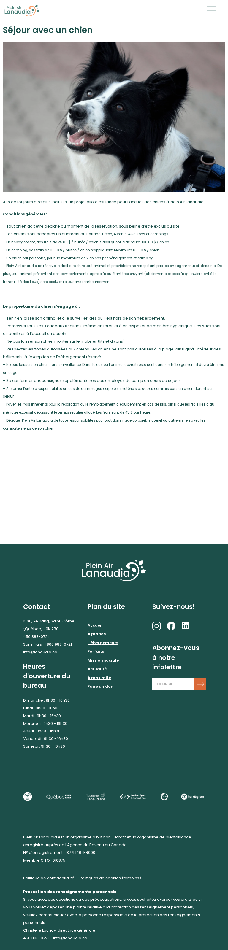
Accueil (95, 625)
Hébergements (103, 643)
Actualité (97, 669)
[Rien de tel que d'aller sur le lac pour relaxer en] (114, 476)
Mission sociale (103, 660)
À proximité (99, 678)
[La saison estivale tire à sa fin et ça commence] (38, 476)
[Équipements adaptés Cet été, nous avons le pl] (114, 519)
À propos (97, 634)
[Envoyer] (200, 684)
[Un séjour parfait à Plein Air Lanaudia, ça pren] (38, 519)
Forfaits (96, 651)
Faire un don (100, 686)
